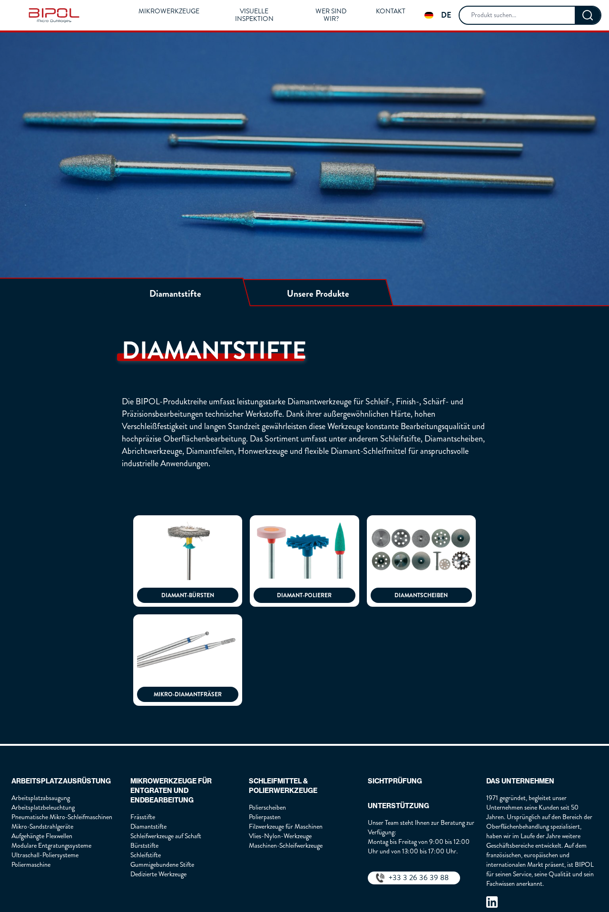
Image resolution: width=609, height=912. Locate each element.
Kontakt (390, 11)
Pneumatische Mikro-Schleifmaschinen (61, 817)
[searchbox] (517, 15)
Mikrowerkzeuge (168, 11)
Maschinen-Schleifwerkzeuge (286, 845)
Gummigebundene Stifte (162, 864)
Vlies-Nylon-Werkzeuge (280, 836)
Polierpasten (265, 817)
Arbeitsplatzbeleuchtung (43, 807)
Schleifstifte (145, 855)
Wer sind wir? (330, 15)
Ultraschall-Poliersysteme (45, 855)
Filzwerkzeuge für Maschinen (286, 826)
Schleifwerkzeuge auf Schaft (165, 836)
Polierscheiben (267, 807)
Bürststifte (144, 845)
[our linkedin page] (492, 902)
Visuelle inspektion (254, 15)
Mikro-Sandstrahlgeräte (42, 826)
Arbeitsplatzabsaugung (40, 797)
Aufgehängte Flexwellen (41, 836)
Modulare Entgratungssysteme (51, 845)
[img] (54, 15)
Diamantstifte (148, 826)
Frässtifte (142, 817)
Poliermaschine (30, 864)
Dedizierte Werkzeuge (158, 874)
